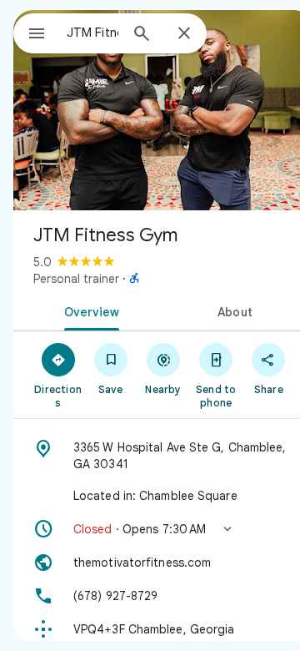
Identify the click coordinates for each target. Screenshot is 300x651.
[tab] (89, 310)
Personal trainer (76, 278)
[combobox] (92, 33)
